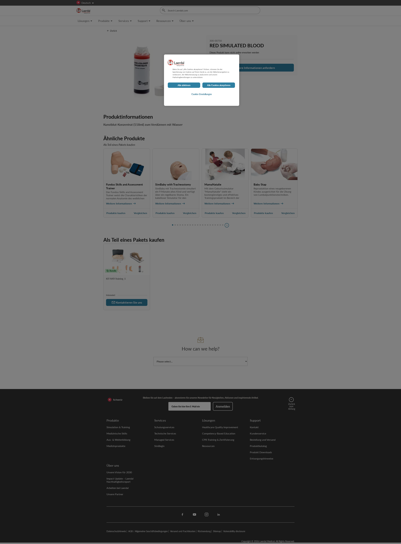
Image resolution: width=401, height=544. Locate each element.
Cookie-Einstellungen (201, 94)
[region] (201, 80)
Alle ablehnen (184, 85)
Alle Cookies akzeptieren (218, 85)
